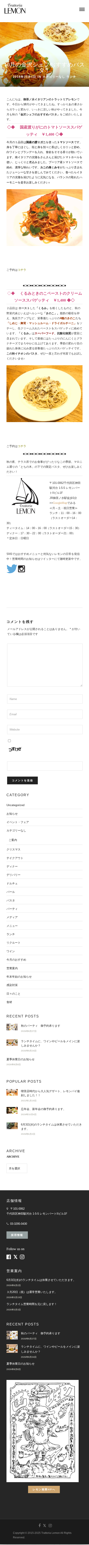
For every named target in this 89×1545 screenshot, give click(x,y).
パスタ (10, 900)
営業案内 (12, 968)
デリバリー (13, 874)
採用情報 (17, 1235)
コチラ (22, 269)
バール (10, 891)
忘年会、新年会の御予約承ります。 (43, 1109)
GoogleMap (60, 503)
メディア (12, 917)
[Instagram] (50, 1526)
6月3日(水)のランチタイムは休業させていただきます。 (41, 1280)
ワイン (10, 951)
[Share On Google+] (26, 1536)
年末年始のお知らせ (19, 976)
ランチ (71, 76)
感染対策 (12, 985)
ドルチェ (12, 883)
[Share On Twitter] (13, 1536)
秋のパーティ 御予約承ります (40, 1025)
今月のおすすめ (16, 959)
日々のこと (13, 993)
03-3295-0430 (18, 1223)
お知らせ (12, 813)
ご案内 (13, 840)
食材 (9, 1002)
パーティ (12, 908)
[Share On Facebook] (7, 1536)
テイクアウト (14, 858)
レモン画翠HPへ (44, 1489)
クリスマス (13, 849)
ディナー (12, 866)
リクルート (13, 942)
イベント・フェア (17, 822)
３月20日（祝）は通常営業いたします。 (31, 1292)
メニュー (12, 925)
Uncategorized (15, 805)
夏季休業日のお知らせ (20, 1059)
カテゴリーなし (54, 76)
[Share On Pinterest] (19, 1536)
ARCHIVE (12, 1156)
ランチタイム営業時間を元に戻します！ (31, 1304)
